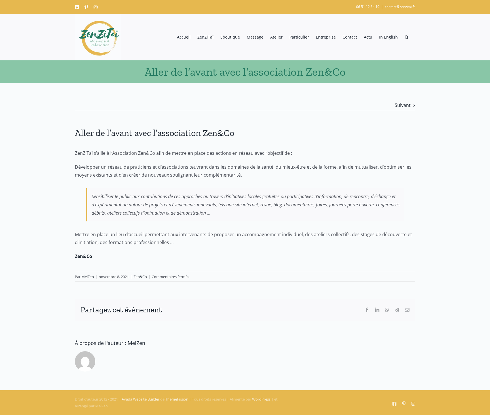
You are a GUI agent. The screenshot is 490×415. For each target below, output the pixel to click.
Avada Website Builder (140, 399)
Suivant (403, 105)
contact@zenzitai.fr (400, 6)
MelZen (87, 276)
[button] (406, 37)
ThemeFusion (176, 399)
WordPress (261, 399)
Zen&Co (140, 276)
